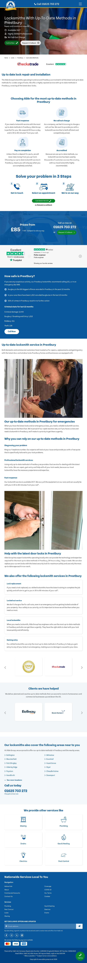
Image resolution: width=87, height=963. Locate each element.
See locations (14, 780)
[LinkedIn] (22, 935)
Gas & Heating (49, 906)
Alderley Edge (11, 767)
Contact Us (8, 896)
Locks (12, 58)
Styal (48, 767)
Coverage (47, 886)
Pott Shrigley (11, 763)
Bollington (10, 755)
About (6, 890)
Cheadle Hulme (52, 771)
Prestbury (20, 58)
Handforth (10, 775)
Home (6, 58)
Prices (24, 224)
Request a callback (29, 43)
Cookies (47, 896)
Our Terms (48, 893)
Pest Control (8, 909)
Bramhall (50, 759)
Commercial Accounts (12, 893)
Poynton (9, 771)
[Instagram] (11, 935)
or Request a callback (43, 205)
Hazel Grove (51, 763)
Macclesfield (11, 759)
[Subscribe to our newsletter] (79, 926)
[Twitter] (17, 935)
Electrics (47, 909)
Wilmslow (50, 755)
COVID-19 (47, 890)
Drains (46, 913)
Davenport (50, 775)
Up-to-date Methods (32, 58)
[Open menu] (80, 4)
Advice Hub (8, 886)
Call (47, 4)
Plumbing (7, 906)
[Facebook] (6, 935)
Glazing (7, 916)
